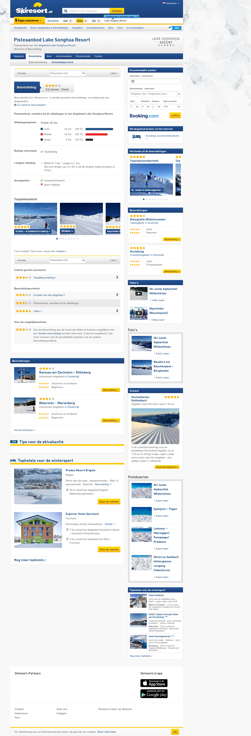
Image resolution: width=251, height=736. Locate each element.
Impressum (21, 713)
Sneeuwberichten (95, 27)
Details (109, 524)
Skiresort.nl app (151, 673)
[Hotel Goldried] (138, 601)
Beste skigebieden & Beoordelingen (49, 27)
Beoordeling (35, 56)
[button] (144, 116)
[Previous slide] (16, 218)
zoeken (175, 115)
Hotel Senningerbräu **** (161, 636)
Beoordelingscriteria (62, 62)
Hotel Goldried (156, 595)
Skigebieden (20, 27)
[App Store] (154, 687)
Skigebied (19, 56)
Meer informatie (107, 731)
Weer (111, 27)
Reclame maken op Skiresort (115, 709)
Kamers (155, 101)
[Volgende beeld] (178, 178)
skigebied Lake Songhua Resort (57, 45)
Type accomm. (170, 101)
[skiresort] (34, 8)
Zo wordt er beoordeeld (30, 104)
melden (60, 251)
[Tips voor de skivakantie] (174, 28)
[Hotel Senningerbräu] (138, 642)
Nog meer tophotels (29, 560)
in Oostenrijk (72, 376)
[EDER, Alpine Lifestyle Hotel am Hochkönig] (138, 620)
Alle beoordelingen (23, 430)
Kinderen (145, 101)
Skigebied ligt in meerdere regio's (120, 16)
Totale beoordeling (37, 62)
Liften (120, 27)
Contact (98, 56)
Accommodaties (135, 27)
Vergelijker (77, 27)
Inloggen (62, 713)
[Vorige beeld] (132, 178)
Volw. (132, 101)
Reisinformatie (83, 56)
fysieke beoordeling (50, 333)
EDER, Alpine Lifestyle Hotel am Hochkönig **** (163, 615)
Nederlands (171, 3)
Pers (17, 717)
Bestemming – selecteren (142, 88)
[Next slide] (117, 218)
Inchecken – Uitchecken (141, 76)
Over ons (62, 709)
